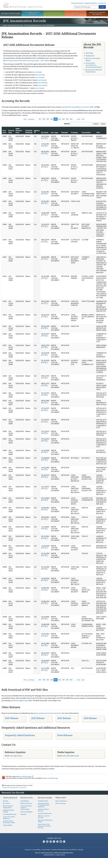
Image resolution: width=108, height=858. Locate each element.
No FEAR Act (73, 850)
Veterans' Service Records (32, 13)
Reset (103, 124)
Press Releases (64, 735)
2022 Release (64, 718)
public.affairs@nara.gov (70, 756)
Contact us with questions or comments (14, 787)
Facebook (44, 841)
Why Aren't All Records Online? (45, 821)
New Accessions (60, 803)
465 (71, 119)
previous (31, 119)
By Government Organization (8, 806)
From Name (86, 132)
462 (59, 119)
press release (36, 72)
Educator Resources (54, 13)
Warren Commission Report (93, 59)
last (83, 119)
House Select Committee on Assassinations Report (94, 65)
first (25, 119)
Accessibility (36, 850)
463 (63, 119)
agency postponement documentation (48, 713)
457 (40, 119)
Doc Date (44, 132)
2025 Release (11, 718)
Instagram (50, 841)
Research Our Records (10, 13)
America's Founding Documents (97, 13)
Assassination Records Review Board (94, 71)
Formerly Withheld (28, 131)
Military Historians (26, 803)
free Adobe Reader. (25, 776)
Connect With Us (54, 838)
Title (98, 132)
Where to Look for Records (43, 816)
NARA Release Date (19, 130)
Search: (67, 124)
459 (48, 119)
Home (5, 25)
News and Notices (61, 801)
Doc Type (54, 132)
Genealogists (25, 801)
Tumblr (54, 841)
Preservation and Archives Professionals (26, 807)
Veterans (23, 814)
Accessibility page (52, 778)
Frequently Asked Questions (20, 735)
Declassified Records (45, 813)
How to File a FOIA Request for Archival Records (44, 826)
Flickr (64, 841)
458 (44, 119)
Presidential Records (9, 814)
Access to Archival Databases (9, 817)
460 (51, 119)
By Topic (5, 801)
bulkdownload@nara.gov (19, 700)
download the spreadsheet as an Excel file (76, 107)
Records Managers (26, 812)
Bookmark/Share (91, 3)
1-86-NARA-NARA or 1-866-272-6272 (54, 855)
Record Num (11, 131)
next (78, 119)
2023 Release (38, 718)
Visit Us (76, 13)
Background (90, 56)
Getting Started (43, 801)
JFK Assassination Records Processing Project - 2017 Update (27, 60)
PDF (43, 138)
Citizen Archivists (77, 3)
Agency (37, 130)
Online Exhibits (7, 825)
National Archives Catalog (8, 811)
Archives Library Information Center (9, 822)
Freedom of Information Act (60, 850)
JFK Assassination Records (32, 25)
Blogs (60, 841)
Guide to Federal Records (43, 810)
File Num (64, 132)
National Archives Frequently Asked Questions (43, 805)
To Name (74, 132)
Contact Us (102, 3)
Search (102, 7)
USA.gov (80, 850)
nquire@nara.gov (16, 756)
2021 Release (90, 718)
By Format (6, 803)
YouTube (57, 841)
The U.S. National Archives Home (22, 5)
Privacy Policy (45, 850)
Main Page (89, 53)
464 (67, 119)
